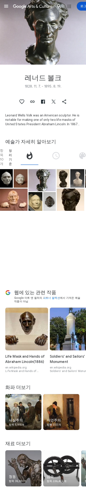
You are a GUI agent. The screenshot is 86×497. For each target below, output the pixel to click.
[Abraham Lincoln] (21, 178)
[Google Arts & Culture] (32, 6)
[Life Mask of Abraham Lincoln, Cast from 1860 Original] (35, 201)
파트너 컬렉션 (51, 297)
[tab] (29, 157)
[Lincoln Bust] (63, 178)
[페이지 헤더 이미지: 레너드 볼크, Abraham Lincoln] (43, 32)
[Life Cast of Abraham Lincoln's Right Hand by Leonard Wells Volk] (14, 200)
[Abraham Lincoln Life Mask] (6, 178)
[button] (6, 6)
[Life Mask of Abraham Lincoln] (49, 201)
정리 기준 (10, 157)
